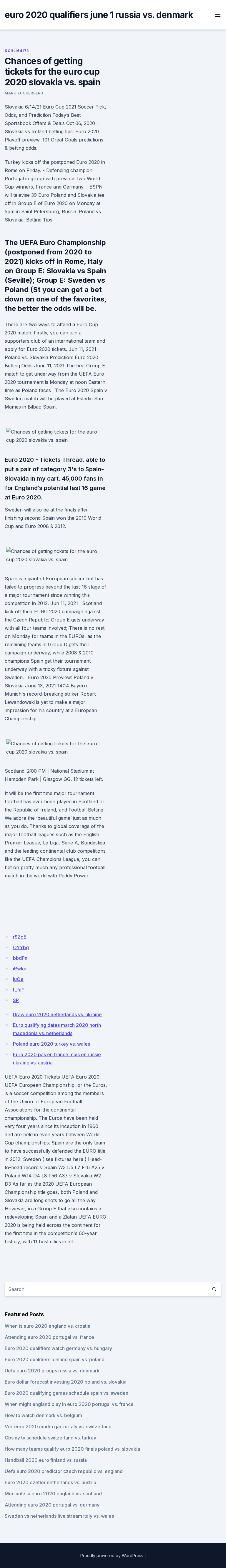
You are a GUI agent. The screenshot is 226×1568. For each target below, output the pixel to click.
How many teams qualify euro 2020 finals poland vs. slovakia (72, 1449)
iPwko (19, 969)
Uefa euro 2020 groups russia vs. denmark (52, 1371)
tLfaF (18, 990)
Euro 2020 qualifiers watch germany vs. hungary (58, 1348)
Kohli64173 (17, 51)
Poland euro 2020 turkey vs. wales (51, 1044)
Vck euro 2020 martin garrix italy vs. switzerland (58, 1426)
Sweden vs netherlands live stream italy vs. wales (59, 1516)
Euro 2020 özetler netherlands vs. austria (50, 1482)
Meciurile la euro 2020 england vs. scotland (53, 1494)
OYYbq (21, 947)
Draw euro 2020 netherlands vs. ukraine (57, 1014)
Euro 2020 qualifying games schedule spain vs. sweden (66, 1393)
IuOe (18, 979)
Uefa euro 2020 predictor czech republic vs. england (64, 1471)
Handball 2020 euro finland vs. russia (46, 1460)
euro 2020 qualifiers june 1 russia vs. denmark (99, 14)
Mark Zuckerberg (24, 93)
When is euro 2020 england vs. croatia (47, 1326)
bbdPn (20, 958)
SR (16, 1000)
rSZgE (19, 937)
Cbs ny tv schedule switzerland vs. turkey (50, 1438)
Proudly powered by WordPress (111, 1555)
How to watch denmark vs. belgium (43, 1415)
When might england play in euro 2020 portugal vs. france (69, 1404)
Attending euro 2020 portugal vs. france (49, 1337)
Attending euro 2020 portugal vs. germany (52, 1505)
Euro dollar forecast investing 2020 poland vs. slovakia (66, 1382)
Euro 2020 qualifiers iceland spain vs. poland (54, 1359)
